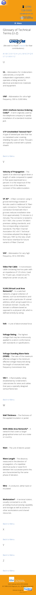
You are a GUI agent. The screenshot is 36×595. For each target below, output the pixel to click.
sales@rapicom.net (26, 14)
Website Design (17, 590)
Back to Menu (8, 156)
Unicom (22, 45)
